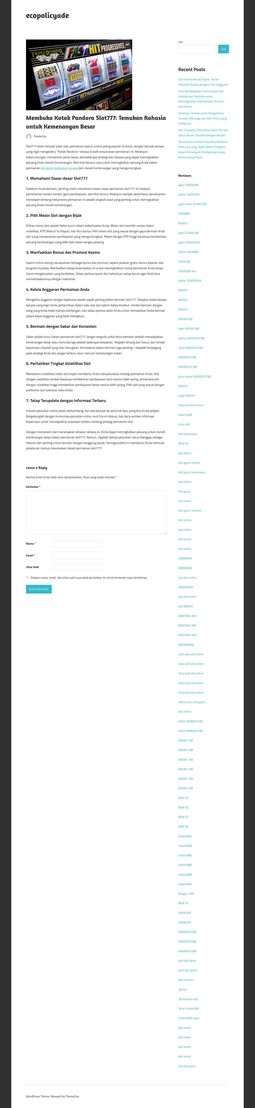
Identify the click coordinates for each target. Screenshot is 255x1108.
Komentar (33, 486)
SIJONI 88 (184, 261)
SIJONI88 (183, 213)
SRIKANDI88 (186, 644)
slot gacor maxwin (189, 510)
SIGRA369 (184, 913)
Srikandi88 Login (188, 1018)
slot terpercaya (187, 434)
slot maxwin (186, 979)
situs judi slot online (190, 405)
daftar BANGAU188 (190, 721)
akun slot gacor (187, 970)
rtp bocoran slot (188, 999)
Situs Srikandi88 (188, 1008)
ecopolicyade (47, 15)
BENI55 (183, 223)
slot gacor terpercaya (191, 472)
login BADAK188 (188, 328)
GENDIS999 (185, 587)
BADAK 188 (185, 740)
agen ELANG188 (188, 233)
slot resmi (184, 501)
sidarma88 (185, 415)
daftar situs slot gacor (192, 702)
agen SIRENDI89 (188, 185)
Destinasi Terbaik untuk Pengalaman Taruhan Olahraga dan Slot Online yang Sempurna (202, 118)
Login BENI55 (186, 395)
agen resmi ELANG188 (192, 204)
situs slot (184, 424)
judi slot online (187, 577)
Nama (31, 543)
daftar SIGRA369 (188, 194)
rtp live (182, 989)
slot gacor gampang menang (59, 168)
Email (30, 555)
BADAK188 (185, 319)
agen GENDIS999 (189, 242)
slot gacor (184, 491)
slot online (184, 453)
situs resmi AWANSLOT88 (194, 376)
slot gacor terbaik (189, 462)
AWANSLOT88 (187, 357)
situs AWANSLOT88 (190, 347)
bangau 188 (186, 893)
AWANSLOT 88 (187, 367)
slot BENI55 (185, 606)
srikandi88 (185, 836)
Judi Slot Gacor (187, 960)
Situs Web (32, 567)
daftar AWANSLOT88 (191, 338)
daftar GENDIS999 (189, 280)
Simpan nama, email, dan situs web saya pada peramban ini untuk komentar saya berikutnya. (89, 577)
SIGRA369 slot (187, 271)
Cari (180, 42)
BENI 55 (183, 443)
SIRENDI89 (185, 558)
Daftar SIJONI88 (188, 252)
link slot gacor (187, 1066)
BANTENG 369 (187, 616)
